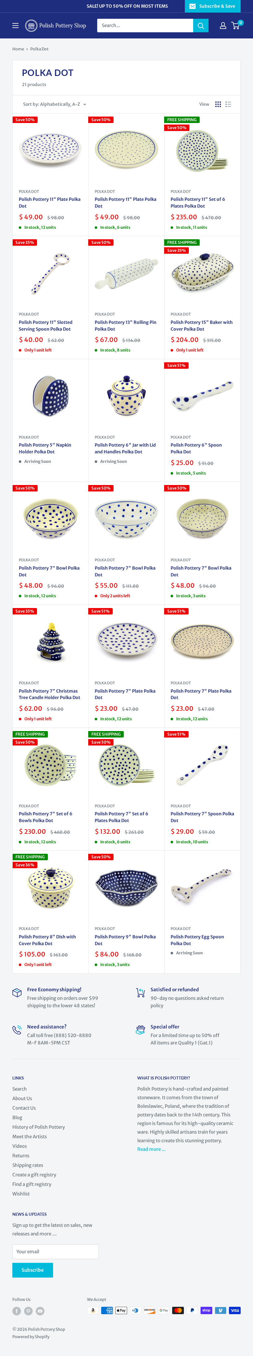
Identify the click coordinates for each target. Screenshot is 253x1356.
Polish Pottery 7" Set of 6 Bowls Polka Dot (46, 817)
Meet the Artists (29, 1136)
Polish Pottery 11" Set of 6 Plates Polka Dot (198, 203)
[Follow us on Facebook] (16, 1311)
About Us (22, 1098)
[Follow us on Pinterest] (28, 1311)
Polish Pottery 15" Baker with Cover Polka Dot (202, 326)
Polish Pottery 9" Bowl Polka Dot (125, 940)
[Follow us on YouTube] (40, 1311)
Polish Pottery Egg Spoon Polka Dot (197, 940)
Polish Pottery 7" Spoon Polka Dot (202, 817)
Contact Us (24, 1108)
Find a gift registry (31, 1184)
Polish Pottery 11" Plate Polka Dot (50, 203)
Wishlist (21, 1194)
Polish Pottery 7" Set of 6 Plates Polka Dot (121, 817)
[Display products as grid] (218, 104)
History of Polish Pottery (38, 1127)
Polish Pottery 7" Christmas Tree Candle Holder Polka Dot (49, 694)
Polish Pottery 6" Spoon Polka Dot (196, 448)
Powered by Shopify (30, 1336)
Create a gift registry (34, 1175)
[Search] (201, 25)
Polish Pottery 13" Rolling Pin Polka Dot (125, 326)
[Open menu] (15, 25)
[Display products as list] (228, 104)
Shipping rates (27, 1165)
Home (18, 49)
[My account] (223, 25)
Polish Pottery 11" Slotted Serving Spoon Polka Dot (46, 326)
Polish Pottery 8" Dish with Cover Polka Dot (47, 940)
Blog (17, 1117)
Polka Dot (39, 49)
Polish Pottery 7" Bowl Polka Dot (49, 571)
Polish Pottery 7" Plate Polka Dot (125, 694)
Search (19, 1089)
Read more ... (151, 1149)
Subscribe (33, 1270)
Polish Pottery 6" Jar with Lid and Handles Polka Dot (125, 448)
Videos (19, 1146)
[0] (235, 25)
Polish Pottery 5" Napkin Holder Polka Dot (45, 448)
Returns (20, 1156)
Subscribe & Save (217, 6)
